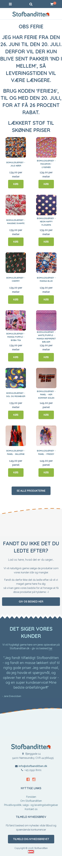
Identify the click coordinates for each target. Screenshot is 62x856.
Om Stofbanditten (31, 800)
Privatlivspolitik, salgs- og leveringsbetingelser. (31, 805)
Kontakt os (31, 809)
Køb (15, 184)
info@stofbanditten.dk (33, 766)
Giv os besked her (31, 601)
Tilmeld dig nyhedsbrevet (31, 839)
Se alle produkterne (31, 490)
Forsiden (31, 796)
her (50, 648)
